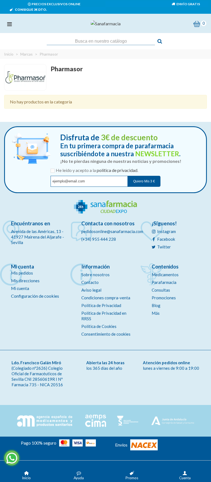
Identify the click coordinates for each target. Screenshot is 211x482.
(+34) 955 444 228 (98, 239)
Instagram (166, 231)
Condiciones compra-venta (105, 297)
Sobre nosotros (95, 274)
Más (156, 313)
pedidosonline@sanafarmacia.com (112, 231)
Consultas (161, 289)
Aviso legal (91, 289)
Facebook (166, 239)
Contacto (90, 282)
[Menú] (9, 23)
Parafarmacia (164, 282)
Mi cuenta (20, 288)
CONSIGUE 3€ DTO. (30, 9)
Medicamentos (165, 274)
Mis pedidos (22, 272)
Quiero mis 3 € (144, 181)
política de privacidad (117, 170)
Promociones (164, 297)
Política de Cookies (98, 326)
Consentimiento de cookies (106, 334)
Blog (156, 305)
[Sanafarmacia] (105, 23)
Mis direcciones (25, 280)
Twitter (164, 246)
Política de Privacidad (101, 305)
